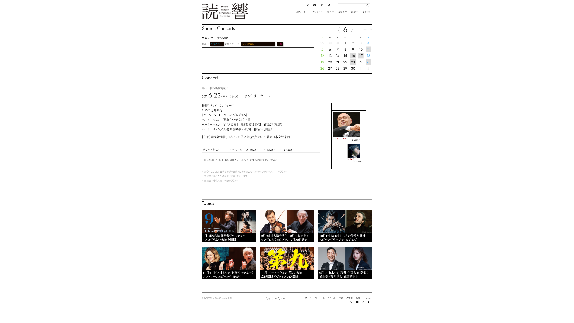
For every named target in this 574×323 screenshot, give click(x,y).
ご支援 (341, 12)
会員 (329, 12)
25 (368, 62)
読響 (353, 12)
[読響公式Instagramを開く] (321, 6)
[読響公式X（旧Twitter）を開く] (307, 6)
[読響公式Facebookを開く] (329, 6)
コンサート (301, 12)
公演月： (205, 44)
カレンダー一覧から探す (216, 38)
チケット (316, 12)
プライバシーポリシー (275, 298)
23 (353, 62)
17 (361, 55)
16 (353, 55)
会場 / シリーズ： (233, 44)
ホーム (308, 298)
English (366, 12)
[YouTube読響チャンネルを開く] (314, 6)
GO (280, 44)
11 (368, 49)
